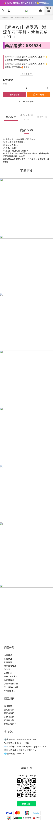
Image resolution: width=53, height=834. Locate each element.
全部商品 (5, 17)
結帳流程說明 (10, 723)
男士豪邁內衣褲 (11, 687)
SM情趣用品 (9, 690)
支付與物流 (9, 709)
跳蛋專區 (8, 662)
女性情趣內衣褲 (11, 683)
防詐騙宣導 (9, 720)
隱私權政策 (9, 713)
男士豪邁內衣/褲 (18, 17)
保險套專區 (9, 680)
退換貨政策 (9, 716)
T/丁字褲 (29, 17)
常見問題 (8, 706)
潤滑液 (7, 669)
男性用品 (8, 658)
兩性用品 (8, 672)
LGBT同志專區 (11, 676)
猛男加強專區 (10, 665)
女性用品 (8, 655)
